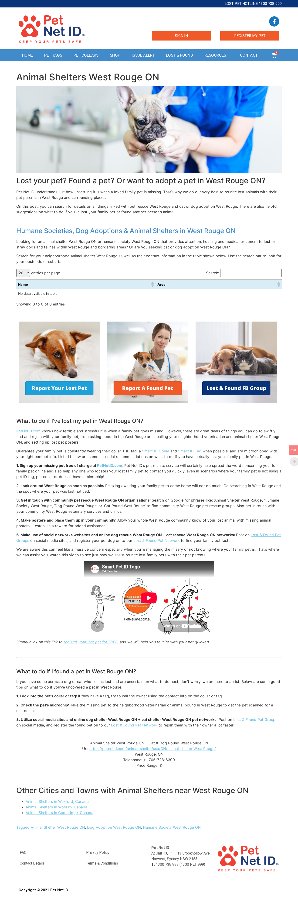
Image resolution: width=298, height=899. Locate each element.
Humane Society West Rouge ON (172, 827)
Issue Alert (143, 55)
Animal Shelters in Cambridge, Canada (59, 812)
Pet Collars (86, 55)
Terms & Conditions (102, 863)
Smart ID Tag (189, 451)
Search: (212, 273)
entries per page (45, 273)
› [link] (278, 304)
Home (27, 55)
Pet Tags (53, 55)
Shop (115, 55)
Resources (215, 55)
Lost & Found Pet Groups (255, 719)
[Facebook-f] (274, 21)
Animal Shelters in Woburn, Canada (56, 807)
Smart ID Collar (155, 451)
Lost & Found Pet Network (156, 540)
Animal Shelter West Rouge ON (58, 827)
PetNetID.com (28, 431)
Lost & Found (179, 55)
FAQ (23, 852)
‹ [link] (270, 304)
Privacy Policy (97, 852)
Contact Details (32, 863)
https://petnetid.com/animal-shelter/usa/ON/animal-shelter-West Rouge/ (152, 748)
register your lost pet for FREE (91, 642)
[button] (152, 284)
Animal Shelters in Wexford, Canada (57, 801)
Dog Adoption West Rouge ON (114, 827)
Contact (249, 55)
